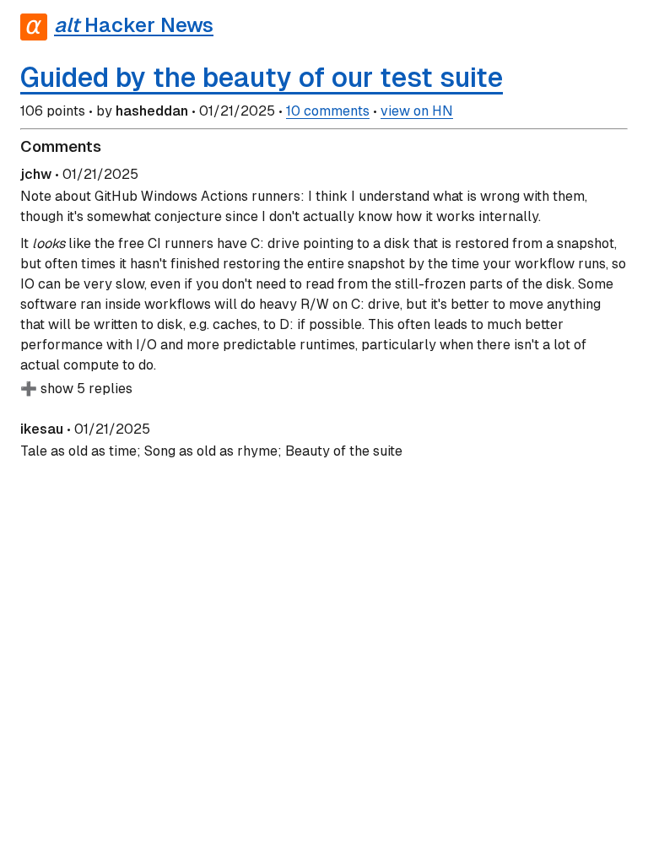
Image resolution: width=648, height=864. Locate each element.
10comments (328, 111)
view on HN (417, 111)
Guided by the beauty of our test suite (261, 77)
